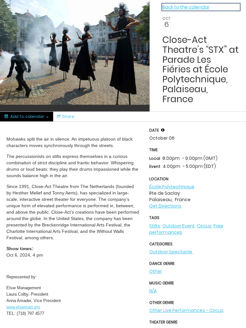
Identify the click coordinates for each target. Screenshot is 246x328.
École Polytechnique (171, 187)
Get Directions (165, 206)
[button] (162, 130)
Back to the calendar (185, 7)
